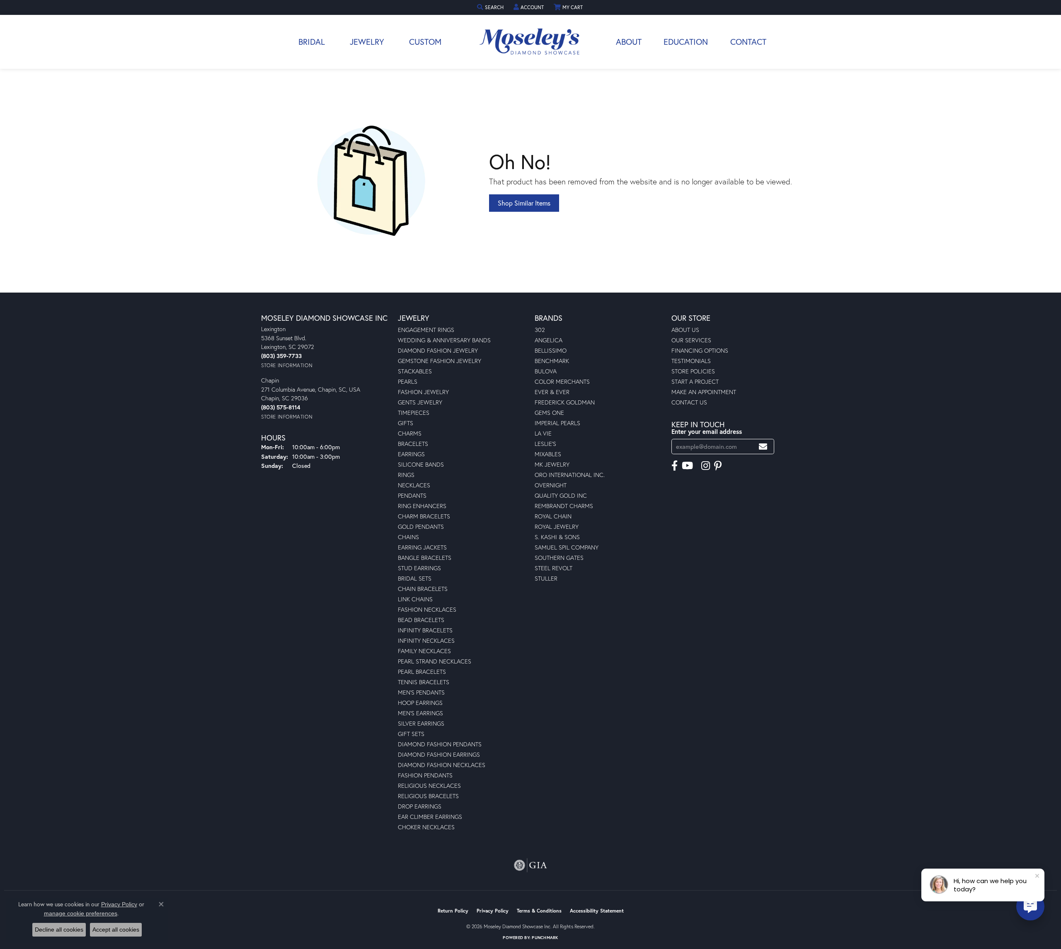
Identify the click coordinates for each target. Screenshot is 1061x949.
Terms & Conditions (539, 911)
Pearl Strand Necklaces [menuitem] (434, 661)
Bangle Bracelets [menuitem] (424, 558)
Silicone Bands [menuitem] (421, 464)
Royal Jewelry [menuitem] (557, 526)
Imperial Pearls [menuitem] (557, 423)
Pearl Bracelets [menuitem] (422, 671)
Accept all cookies (115, 929)
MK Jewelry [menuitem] (552, 464)
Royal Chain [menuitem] (553, 516)
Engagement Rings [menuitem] (426, 330)
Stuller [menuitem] (546, 578)
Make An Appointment (703, 392)
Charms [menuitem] (409, 433)
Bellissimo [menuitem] (551, 350)
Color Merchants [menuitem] (562, 381)
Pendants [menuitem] (412, 495)
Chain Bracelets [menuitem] (423, 589)
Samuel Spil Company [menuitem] (566, 547)
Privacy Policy (493, 911)
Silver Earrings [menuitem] (421, 723)
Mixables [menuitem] (548, 454)
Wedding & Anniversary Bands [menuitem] (444, 340)
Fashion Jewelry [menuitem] (423, 392)
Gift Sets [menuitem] (411, 734)
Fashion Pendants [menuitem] (425, 775)
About (629, 41)
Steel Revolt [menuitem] (553, 568)
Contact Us (689, 402)
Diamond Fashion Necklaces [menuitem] (441, 765)
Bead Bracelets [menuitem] (421, 620)
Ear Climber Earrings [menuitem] (430, 817)
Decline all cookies (59, 929)
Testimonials (691, 361)
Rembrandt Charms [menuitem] (564, 506)
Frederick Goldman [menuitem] (565, 402)
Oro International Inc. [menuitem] (570, 475)
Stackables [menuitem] (415, 371)
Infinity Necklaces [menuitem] (426, 640)
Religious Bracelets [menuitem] (428, 796)
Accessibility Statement (597, 911)
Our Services (691, 340)
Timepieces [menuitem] (413, 412)
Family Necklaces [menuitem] (424, 651)
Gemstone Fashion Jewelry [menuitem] (439, 361)
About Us (685, 330)
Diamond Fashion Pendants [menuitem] (440, 744)
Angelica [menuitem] (548, 340)
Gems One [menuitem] (549, 412)
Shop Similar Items (524, 203)
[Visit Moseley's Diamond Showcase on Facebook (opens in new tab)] (674, 466)
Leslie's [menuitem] (545, 444)
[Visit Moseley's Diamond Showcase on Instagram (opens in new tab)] (705, 466)
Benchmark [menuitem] (552, 361)
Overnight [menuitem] (551, 485)
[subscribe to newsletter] (763, 446)
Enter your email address (706, 431)
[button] (491, 7)
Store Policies (693, 371)
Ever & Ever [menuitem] (552, 392)
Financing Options (699, 350)
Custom (425, 41)
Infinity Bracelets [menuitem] (425, 630)
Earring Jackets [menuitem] (422, 547)
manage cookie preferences (80, 913)
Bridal (311, 41)
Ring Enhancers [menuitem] (422, 506)
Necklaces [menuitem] (414, 485)
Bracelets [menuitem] (413, 444)
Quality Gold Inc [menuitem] (561, 495)
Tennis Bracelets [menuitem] (423, 682)
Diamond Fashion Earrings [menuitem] (439, 754)
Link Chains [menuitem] (415, 599)
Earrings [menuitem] (411, 454)
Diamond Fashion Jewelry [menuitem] (438, 350)
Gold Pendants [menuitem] (421, 526)
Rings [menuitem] (406, 475)
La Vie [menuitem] (543, 433)
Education (686, 41)
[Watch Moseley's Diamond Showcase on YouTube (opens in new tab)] (687, 466)
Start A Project (695, 381)
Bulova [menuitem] (546, 371)
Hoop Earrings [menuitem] (420, 703)
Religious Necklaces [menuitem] (429, 785)
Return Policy (453, 911)
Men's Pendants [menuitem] (421, 692)
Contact (748, 41)
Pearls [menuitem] (407, 381)
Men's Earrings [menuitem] (420, 713)
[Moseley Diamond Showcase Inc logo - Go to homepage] (530, 42)
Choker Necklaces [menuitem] (426, 827)
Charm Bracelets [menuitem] (424, 516)
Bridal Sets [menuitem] (414, 578)
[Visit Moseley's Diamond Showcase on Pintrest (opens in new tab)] (718, 466)
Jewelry (367, 41)
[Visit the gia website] (530, 865)
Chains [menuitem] (408, 537)
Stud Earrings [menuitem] (419, 568)
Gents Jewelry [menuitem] (420, 402)
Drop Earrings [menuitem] (419, 806)
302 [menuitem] (540, 330)
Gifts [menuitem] (405, 423)
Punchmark (545, 937)
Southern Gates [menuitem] (559, 558)
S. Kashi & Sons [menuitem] (557, 537)
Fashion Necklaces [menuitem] (427, 609)
